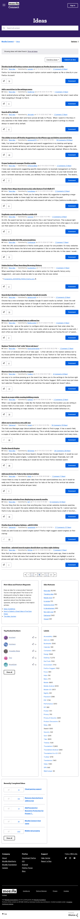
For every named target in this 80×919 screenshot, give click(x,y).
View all (9, 672)
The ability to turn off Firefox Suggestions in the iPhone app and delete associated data (37, 137)
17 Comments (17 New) (63, 527)
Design (46, 654)
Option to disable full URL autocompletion (19, 240)
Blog (23, 871)
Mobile (46, 682)
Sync (45, 735)
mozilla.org (26, 891)
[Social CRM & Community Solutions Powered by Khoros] (73, 914)
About (4, 858)
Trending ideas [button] (52, 60)
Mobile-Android (49, 686)
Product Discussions (51, 721)
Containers (47, 650)
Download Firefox (29, 858)
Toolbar (46, 757)
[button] (4, 81)
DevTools (47, 661)
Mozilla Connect (14, 5)
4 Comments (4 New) (60, 374)
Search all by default (10, 112)
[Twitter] (66, 858)
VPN (45, 767)
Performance (48, 704)
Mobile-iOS (47, 689)
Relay (46, 725)
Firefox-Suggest (49, 668)
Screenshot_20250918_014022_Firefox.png (19, 279)
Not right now (48, 612)
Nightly (46, 693)
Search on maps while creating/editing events (20, 397)
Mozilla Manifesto (9, 861)
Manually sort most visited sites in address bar (20, 320)
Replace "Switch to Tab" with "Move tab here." (20, 346)
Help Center (45, 858)
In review (47, 601)
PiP (45, 707)
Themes (46, 743)
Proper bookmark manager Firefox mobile (19, 163)
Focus (46, 672)
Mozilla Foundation (9, 865)
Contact (4, 895)
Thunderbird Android (51, 750)
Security (47, 732)
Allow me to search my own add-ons (16, 422)
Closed (46, 619)
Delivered (12, 425)
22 (51, 575)
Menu (46, 679)
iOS (23, 861)
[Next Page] (55, 575)
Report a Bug (46, 861)
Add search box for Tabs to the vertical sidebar (20, 474)
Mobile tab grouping (32, 831)
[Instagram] (70, 858)
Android (25, 865)
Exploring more (49, 605)
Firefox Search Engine (11, 448)
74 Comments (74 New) (64, 140)
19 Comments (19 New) (59, 425)
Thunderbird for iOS (51, 753)
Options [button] (74, 41)
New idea (12, 69)
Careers (5, 868)
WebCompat (48, 771)
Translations (48, 760)
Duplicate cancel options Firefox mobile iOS (19, 214)
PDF (45, 700)
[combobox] (40, 28)
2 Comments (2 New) (60, 69)
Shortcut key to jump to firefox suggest (18, 371)
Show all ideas (33, 51)
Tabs (45, 739)
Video (46, 764)
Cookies (66, 891)
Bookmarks (47, 643)
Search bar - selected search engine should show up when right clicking (30, 547)
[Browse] (4, 5)
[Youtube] (74, 858)
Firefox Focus (27, 868)
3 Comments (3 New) (59, 217)
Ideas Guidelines (9, 609)
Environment (48, 665)
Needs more (48, 598)
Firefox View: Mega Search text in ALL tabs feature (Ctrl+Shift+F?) (28, 189)
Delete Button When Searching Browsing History (22, 265)
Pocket (46, 711)
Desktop (47, 658)
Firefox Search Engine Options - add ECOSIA (20, 525)
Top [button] (5, 914)
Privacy (46, 714)
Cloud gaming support (33, 789)
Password (47, 697)
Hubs (45, 675)
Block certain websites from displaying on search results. (25, 499)
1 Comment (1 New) (61, 92)
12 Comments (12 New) (57, 502)
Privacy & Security (50, 718)
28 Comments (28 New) (62, 451)
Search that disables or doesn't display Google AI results (24, 295)
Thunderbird (48, 746)
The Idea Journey (10, 616)
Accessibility (48, 636)
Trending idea (48, 594)
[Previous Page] (25, 575)
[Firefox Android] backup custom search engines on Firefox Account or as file (33, 66)
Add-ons (47, 640)
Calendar (47, 647)
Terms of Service (41, 891)
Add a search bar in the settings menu (17, 89)
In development (49, 608)
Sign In (72, 5)
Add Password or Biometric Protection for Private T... (34, 810)
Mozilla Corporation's (11, 900)
